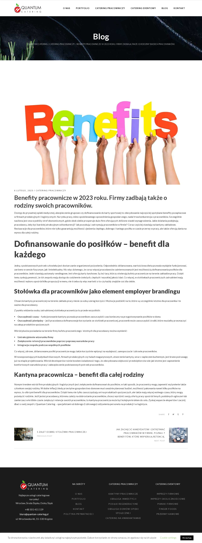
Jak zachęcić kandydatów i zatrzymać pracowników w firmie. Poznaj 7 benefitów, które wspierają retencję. (140, 433)
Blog (79, 504)
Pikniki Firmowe (167, 504)
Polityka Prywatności (79, 514)
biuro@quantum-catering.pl (34, 514)
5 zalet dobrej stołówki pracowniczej (62, 432)
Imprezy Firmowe (168, 494)
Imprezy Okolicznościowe (168, 499)
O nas (79, 494)
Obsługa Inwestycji (123, 499)
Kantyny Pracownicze (123, 494)
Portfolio (79, 499)
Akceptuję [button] (187, 538)
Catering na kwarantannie (123, 518)
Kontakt (79, 509)
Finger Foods (168, 509)
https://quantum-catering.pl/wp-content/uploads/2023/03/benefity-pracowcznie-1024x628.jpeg (178, 435)
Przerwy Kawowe (168, 514)
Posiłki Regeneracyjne (123, 504)
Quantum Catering (37, 44)
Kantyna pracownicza (43, 374)
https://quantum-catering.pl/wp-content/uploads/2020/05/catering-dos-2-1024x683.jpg (23, 434)
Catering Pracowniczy (61, 44)
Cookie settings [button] (168, 537)
